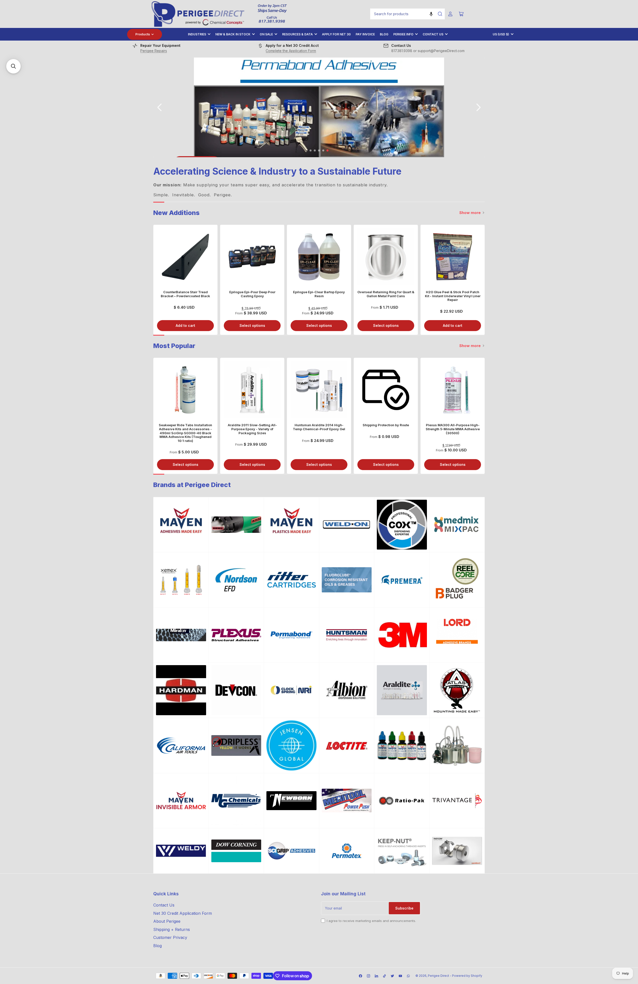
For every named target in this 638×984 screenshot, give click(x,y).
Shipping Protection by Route (386, 425)
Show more (470, 212)
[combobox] (407, 13)
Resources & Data (297, 34)
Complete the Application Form (291, 51)
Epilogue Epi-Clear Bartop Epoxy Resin (319, 294)
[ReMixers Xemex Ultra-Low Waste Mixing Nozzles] (181, 580)
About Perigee (166, 921)
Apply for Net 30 (336, 34)
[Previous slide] (160, 107)
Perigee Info (403, 34)
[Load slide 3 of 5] (319, 150)
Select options (252, 325)
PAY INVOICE (365, 34)
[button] (431, 13)
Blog (384, 34)
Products (142, 34)
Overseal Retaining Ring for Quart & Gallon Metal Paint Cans (385, 294)
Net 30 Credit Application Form (182, 913)
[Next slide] (478, 107)
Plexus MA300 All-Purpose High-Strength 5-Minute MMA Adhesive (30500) (453, 429)
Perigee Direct (438, 976)
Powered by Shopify (467, 976)
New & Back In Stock (232, 34)
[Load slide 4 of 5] (323, 150)
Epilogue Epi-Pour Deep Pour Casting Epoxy (252, 294)
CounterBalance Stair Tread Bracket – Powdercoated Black (185, 294)
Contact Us (433, 34)
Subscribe (404, 908)
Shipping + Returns (171, 929)
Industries (197, 34)
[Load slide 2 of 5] (315, 150)
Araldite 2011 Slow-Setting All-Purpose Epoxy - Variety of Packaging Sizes (252, 429)
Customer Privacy (170, 937)
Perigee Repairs (153, 51)
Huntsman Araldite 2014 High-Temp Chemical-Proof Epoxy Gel (319, 427)
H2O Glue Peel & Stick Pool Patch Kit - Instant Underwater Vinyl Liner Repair (452, 296)
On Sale (266, 34)
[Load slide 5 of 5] (327, 150)
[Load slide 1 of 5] (311, 150)
